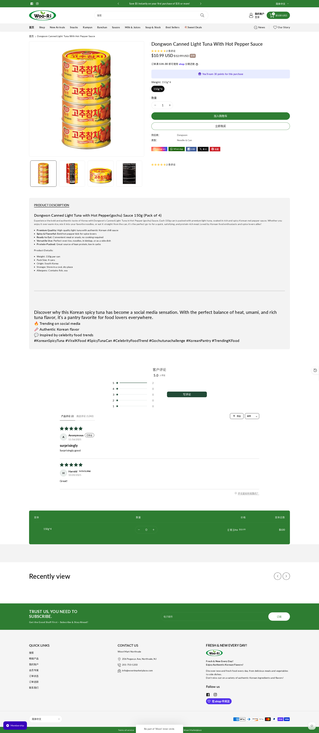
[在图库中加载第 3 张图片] (101, 174)
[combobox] (151, 15)
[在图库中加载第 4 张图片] (129, 174)
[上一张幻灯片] (118, 3)
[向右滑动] (286, 576)
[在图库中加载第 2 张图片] (72, 174)
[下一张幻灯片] (201, 3)
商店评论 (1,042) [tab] (85, 416)
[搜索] (202, 15)
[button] (278, 15)
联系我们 (34, 687)
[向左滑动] (277, 576)
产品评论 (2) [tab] (67, 416)
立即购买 (220, 126)
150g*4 (158, 88)
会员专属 (34, 670)
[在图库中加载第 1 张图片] (43, 174)
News (261, 27)
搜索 (31, 652)
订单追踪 (34, 681)
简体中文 (36, 719)
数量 (154, 97)
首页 (31, 36)
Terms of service (126, 730)
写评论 (187, 394)
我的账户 (34, 664)
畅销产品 (34, 658)
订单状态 (34, 676)
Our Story (284, 27)
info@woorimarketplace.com (137, 670)
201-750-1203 (130, 664)
